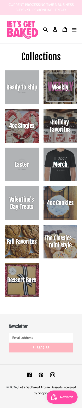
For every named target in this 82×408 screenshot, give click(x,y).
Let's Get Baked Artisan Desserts (40, 387)
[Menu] (74, 29)
